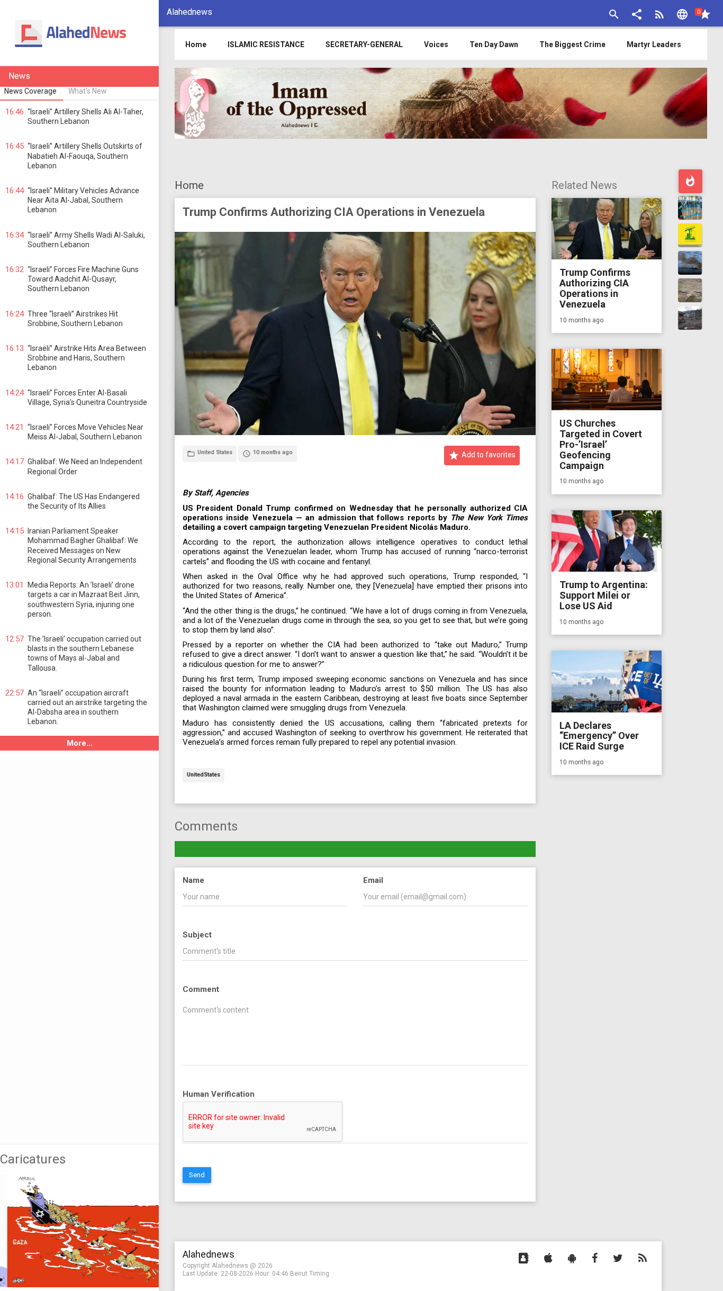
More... (80, 743)
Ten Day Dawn (493, 44)
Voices (436, 44)
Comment (201, 989)
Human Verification (219, 1094)
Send (197, 1175)
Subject (197, 935)
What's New (87, 91)
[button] (637, 15)
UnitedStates (203, 775)
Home (189, 185)
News (19, 76)
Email (373, 880)
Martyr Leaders (654, 44)
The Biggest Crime (572, 44)
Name (193, 880)
